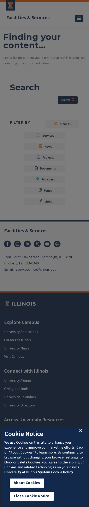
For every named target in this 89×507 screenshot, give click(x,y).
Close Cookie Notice (31, 496)
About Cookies (27, 483)
